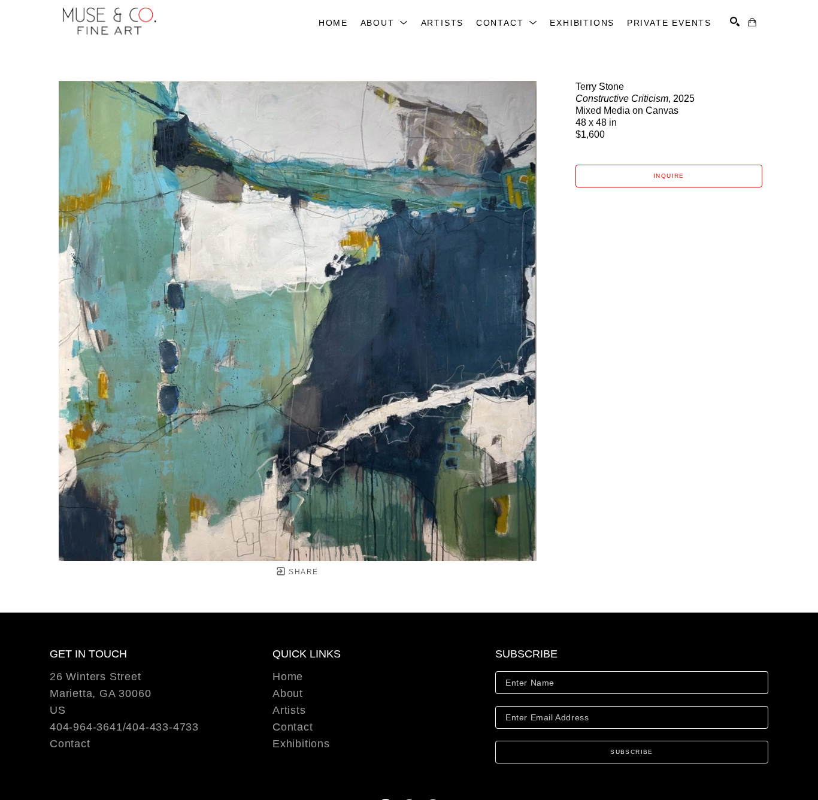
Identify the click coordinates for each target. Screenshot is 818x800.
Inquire (668, 175)
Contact (70, 743)
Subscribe (631, 752)
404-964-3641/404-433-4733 (124, 727)
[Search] (735, 21)
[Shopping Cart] (752, 22)
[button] (384, 23)
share (302, 572)
